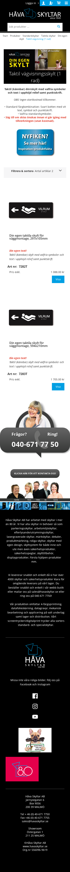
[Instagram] (35, 708)
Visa (58, 279)
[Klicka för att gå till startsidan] (22, 778)
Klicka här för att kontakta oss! (35, 473)
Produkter (15, 35)
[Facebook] (35, 698)
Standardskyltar (31, 35)
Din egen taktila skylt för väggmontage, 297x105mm (28, 237)
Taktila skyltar (48, 35)
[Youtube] (35, 719)
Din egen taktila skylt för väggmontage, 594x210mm (28, 344)
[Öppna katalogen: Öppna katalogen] (35, 142)
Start (5, 35)
